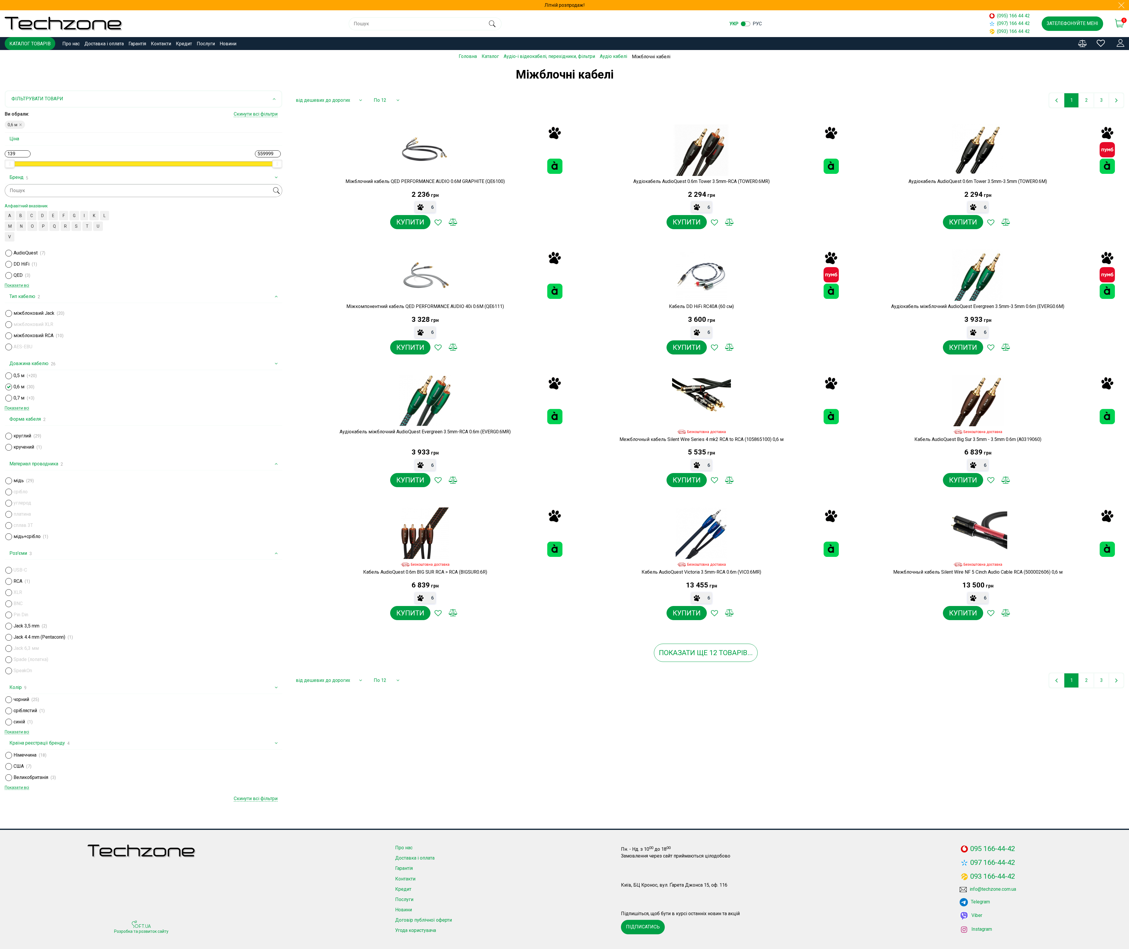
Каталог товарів (30, 43)
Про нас (71, 43)
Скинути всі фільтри (256, 114)
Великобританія (31, 777)
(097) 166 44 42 (1013, 23)
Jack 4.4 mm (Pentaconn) (39, 637)
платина (22, 514)
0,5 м (19, 375)
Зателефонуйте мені (1072, 23)
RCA (18, 581)
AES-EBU (23, 346)
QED (18, 275)
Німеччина (25, 755)
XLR (18, 592)
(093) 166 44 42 (1013, 31)
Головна (468, 56)
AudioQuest (26, 253)
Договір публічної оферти (423, 920)
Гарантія (137, 43)
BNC (18, 603)
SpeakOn (23, 670)
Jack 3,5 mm (26, 626)
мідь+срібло (27, 536)
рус (757, 23)
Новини (228, 43)
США (19, 766)
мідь (19, 480)
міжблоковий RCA (34, 335)
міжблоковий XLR (33, 324)
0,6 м (19, 386)
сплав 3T (23, 525)
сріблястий (25, 710)
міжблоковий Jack (34, 313)
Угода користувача (415, 930)
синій (19, 722)
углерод (22, 503)
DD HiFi (21, 264)
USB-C (20, 570)
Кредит (184, 43)
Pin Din (21, 614)
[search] (492, 23)
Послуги (206, 43)
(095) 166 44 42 (1013, 16)
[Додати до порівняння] (453, 222)
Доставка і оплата (104, 43)
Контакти (161, 43)
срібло (21, 492)
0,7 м (19, 398)
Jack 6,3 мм (26, 648)
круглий (22, 436)
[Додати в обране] (438, 222)
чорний (21, 699)
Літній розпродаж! (565, 5)
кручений (24, 447)
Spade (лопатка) (31, 659)
